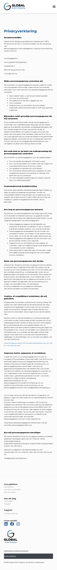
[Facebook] (12, 524)
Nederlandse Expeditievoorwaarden (16, 551)
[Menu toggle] (54, 6)
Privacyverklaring (10, 556)
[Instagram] (18, 524)
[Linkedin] (6, 524)
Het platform (9, 487)
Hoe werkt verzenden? (12, 490)
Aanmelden (8, 501)
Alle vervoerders (10, 492)
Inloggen (7, 504)
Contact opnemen (11, 513)
